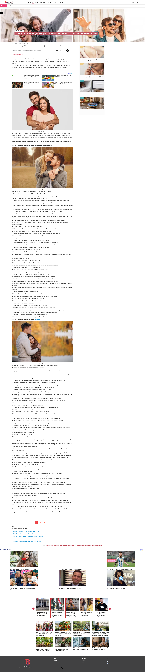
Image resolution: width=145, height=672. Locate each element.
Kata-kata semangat (59, 58)
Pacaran (100, 545)
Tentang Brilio (56, 662)
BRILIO (17, 31)
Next (45, 522)
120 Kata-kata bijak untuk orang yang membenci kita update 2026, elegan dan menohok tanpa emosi (100, 634)
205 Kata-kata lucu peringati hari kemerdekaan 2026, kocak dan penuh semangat (44, 634)
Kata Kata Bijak (75, 545)
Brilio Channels (135, 2)
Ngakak (56, 2)
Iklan (55, 658)
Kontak (55, 660)
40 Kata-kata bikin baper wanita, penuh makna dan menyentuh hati (27, 539)
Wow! (21, 31)
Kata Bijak (68, 545)
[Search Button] (130, 3)
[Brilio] (9, 2)
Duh (53, 2)
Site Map (83, 664)
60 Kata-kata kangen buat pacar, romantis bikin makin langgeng (27, 541)
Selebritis (29, 2)
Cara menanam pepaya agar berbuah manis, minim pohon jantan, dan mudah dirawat (43, 649)
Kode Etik (83, 660)
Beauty (44, 2)
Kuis (60, 2)
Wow (33, 2)
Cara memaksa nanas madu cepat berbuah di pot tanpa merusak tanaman (62, 649)
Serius (40, 2)
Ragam (36, 2)
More (63, 2)
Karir (83, 662)
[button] (9, 5)
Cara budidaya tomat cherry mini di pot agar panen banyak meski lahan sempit (63, 634)
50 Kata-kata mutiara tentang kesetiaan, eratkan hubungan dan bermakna (29, 533)
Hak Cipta (84, 658)
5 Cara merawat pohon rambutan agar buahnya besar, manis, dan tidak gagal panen (81, 634)
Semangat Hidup (93, 545)
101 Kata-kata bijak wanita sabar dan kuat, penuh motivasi (100, 648)
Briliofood (49, 2)
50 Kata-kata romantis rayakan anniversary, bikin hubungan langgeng (28, 536)
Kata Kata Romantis (84, 545)
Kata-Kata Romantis (50, 545)
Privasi (55, 664)
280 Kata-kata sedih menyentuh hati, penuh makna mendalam (81, 648)
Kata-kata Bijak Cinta (61, 545)
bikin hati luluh (39, 319)
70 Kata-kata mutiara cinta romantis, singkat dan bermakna (26, 531)
